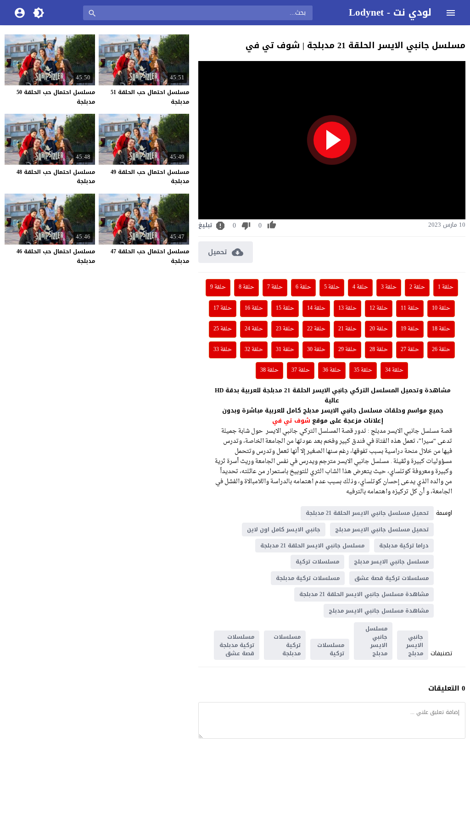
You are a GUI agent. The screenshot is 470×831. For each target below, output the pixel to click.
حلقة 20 (378, 329)
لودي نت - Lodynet (390, 12)
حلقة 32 (254, 350)
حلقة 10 (441, 308)
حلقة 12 (378, 308)
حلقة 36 (332, 370)
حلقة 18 (441, 329)
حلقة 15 (285, 308)
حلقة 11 (410, 308)
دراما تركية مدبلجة (404, 546)
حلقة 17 (222, 308)
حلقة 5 (332, 287)
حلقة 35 (363, 370)
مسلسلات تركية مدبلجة (308, 578)
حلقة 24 (254, 329)
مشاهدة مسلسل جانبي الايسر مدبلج (379, 611)
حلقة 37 (300, 370)
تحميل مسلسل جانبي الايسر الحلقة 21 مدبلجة (367, 513)
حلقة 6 (303, 287)
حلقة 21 (347, 329)
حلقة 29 (347, 350)
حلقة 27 (410, 350)
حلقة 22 (316, 329)
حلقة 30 (316, 350)
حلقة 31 (285, 350)
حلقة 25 (222, 329)
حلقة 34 (394, 370)
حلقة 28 (378, 350)
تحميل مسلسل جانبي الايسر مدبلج (382, 529)
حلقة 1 (445, 287)
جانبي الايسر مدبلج (414, 645)
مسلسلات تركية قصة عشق (391, 578)
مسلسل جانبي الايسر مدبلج (391, 562)
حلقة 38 (269, 370)
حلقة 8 (246, 287)
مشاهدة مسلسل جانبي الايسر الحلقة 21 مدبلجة (364, 594)
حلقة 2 (417, 287)
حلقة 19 (410, 329)
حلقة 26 (441, 350)
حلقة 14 (316, 308)
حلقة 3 (389, 287)
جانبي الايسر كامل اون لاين (283, 529)
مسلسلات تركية (317, 562)
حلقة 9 (218, 287)
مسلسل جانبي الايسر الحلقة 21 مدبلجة (312, 546)
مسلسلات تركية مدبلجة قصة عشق (236, 645)
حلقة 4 (360, 287)
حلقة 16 (254, 308)
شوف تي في (291, 420)
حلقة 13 (347, 308)
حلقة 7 (275, 287)
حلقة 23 (285, 329)
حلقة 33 (222, 350)
